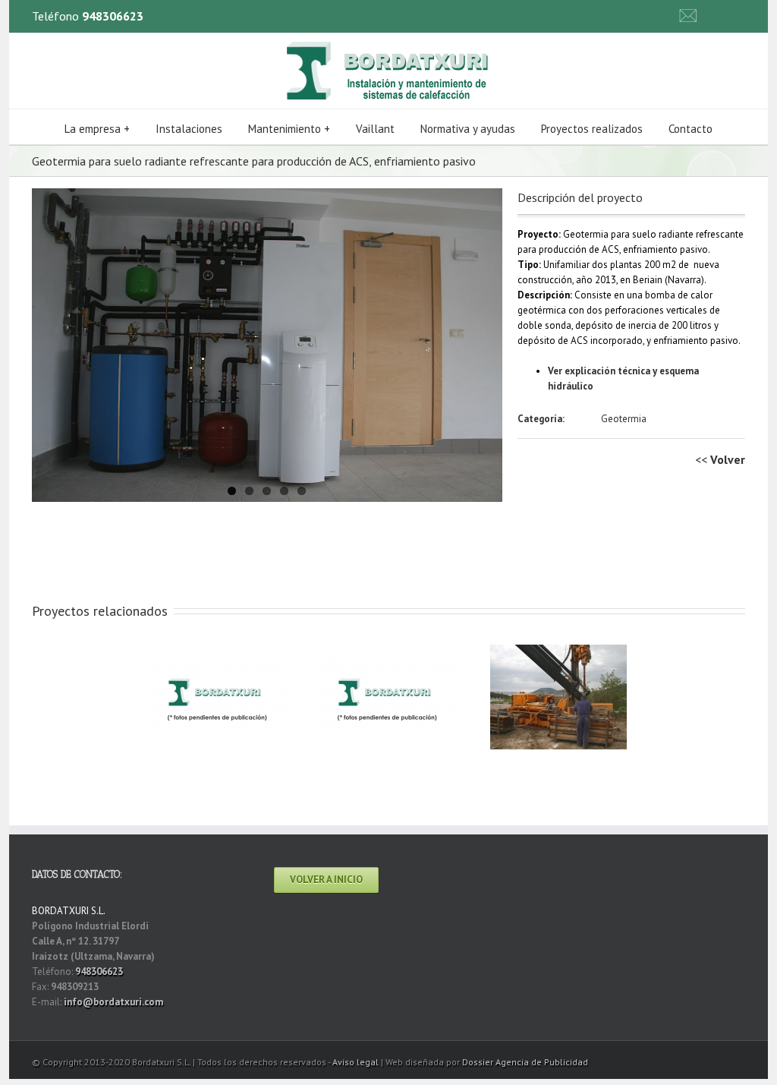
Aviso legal (355, 1062)
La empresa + (97, 128)
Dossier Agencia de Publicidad (525, 1062)
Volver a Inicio (326, 879)
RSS (718, 13)
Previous (43, 341)
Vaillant (375, 128)
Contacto (690, 128)
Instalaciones (189, 128)
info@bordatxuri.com (113, 1001)
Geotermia (623, 418)
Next (491, 341)
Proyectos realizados (592, 128)
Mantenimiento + (289, 128)
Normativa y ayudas (467, 128)
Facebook (741, 14)
